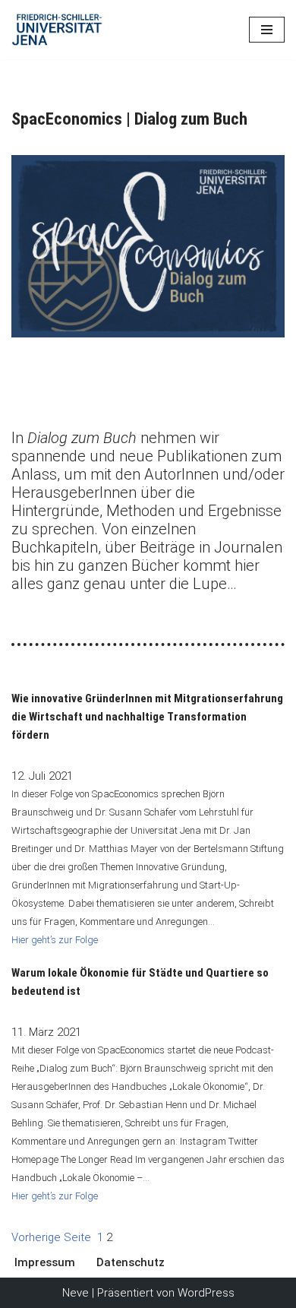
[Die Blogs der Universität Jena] (56, 30)
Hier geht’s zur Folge (54, 939)
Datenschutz (130, 1262)
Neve (75, 1293)
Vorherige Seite (51, 1237)
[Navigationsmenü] (267, 30)
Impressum (44, 1262)
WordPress (206, 1293)
